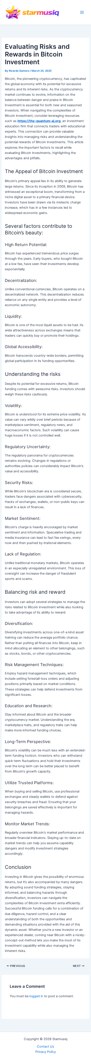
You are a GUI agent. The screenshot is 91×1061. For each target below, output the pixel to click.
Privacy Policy (45, 1052)
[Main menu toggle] (82, 12)
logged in (36, 996)
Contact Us (45, 1046)
